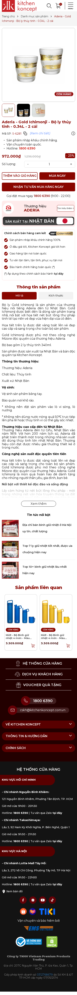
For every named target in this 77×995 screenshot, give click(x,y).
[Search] (49, 5)
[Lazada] (33, 911)
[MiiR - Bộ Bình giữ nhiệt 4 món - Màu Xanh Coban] (21, 610)
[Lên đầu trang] (70, 988)
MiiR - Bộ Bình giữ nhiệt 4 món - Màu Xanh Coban (18, 637)
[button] (67, 622)
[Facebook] (23, 900)
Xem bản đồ (14, 891)
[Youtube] (43, 900)
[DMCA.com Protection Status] (53, 942)
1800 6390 (27, 148)
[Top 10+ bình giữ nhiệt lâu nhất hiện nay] (10, 570)
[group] (38, 65)
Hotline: (15, 813)
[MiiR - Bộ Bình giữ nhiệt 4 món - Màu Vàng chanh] (56, 610)
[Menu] (69, 5)
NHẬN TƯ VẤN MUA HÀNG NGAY (38, 187)
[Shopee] (24, 911)
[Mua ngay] (33, 645)
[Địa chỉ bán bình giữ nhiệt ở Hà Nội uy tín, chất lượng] (10, 528)
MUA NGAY (57, 176)
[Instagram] (33, 900)
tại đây (58, 273)
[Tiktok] (52, 900)
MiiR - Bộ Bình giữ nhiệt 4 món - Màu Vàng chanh (53, 637)
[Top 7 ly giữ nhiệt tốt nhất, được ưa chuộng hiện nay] (10, 549)
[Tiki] (47, 911)
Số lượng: (9, 164)
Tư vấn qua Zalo (46, 813)
